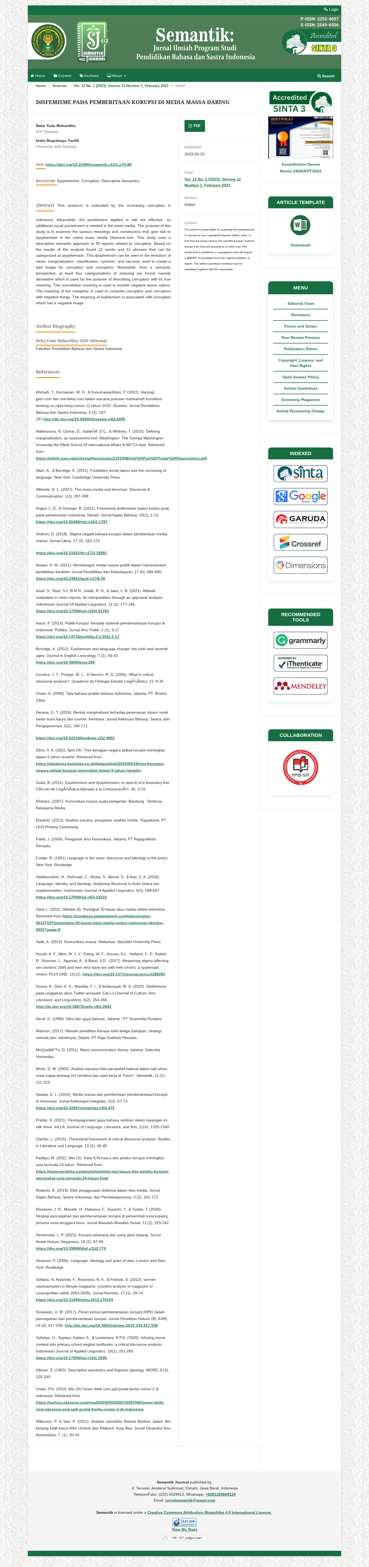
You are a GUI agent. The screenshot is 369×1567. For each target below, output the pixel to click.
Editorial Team (301, 303)
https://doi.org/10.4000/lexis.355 (65, 662)
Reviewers (300, 315)
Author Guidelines (301, 388)
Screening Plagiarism (300, 399)
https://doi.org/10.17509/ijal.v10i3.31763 (72, 611)
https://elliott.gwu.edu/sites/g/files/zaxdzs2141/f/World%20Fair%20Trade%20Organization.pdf (121, 458)
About (117, 76)
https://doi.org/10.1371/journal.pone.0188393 (124, 974)
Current (64, 76)
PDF (197, 126)
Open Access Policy (300, 377)
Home (39, 76)
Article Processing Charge (301, 411)
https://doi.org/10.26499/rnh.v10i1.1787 (72, 522)
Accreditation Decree (300, 164)
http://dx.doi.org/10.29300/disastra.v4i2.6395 (84, 419)
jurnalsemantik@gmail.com (190, 1500)
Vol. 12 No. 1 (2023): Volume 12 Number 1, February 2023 (121, 86)
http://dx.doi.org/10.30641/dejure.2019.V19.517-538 (111, 1325)
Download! (301, 245)
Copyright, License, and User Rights (301, 363)
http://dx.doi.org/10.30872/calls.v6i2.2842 (73, 1006)
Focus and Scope (300, 326)
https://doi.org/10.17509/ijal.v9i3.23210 (71, 897)
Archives (91, 76)
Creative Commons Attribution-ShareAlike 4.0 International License (209, 1512)
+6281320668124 (221, 1494)
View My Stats (184, 1529)
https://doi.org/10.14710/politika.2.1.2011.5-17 (77, 636)
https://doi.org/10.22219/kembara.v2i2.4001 (75, 738)
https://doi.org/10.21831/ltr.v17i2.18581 (71, 553)
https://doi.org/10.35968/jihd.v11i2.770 (71, 1248)
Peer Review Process (300, 337)
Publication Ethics (301, 349)
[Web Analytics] (184, 1522)
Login (333, 9)
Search (328, 76)
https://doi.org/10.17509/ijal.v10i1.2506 (71, 1358)
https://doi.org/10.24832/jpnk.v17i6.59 (70, 578)
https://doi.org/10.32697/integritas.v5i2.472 (75, 1108)
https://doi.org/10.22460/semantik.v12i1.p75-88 (89, 164)
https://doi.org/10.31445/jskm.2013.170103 (74, 1300)
